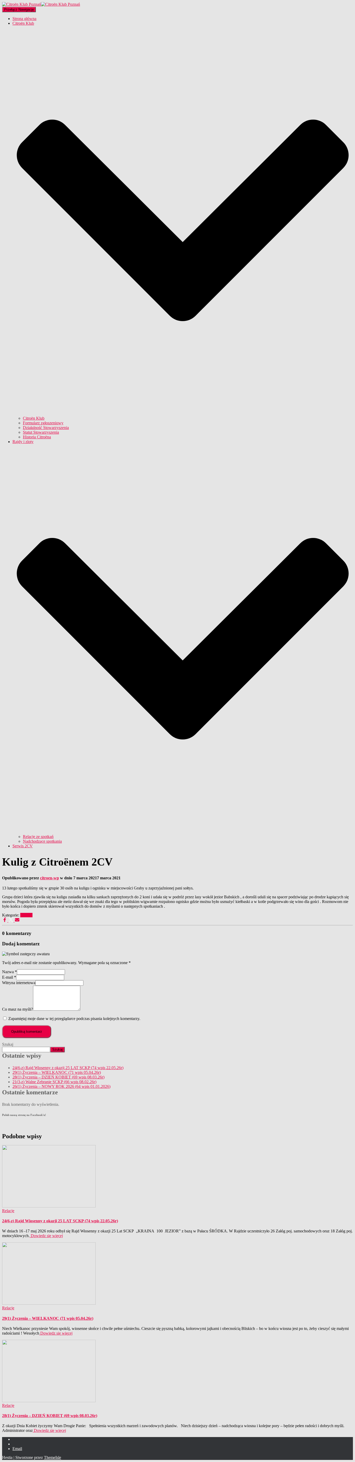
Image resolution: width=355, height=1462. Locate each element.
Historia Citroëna (37, 437)
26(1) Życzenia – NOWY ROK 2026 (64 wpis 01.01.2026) (61, 1086)
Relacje (26, 915)
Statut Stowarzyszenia (41, 432)
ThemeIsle (52, 1457)
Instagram (16, 1445)
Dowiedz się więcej (46, 1235)
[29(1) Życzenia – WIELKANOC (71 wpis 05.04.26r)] (49, 1303)
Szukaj (7, 1044)
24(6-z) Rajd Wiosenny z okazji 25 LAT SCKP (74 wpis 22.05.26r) (67, 1067)
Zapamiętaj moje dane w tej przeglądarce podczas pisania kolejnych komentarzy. (74, 1018)
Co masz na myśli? (17, 1009)
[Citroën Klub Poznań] (41, 4)
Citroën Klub (33, 418)
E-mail (9, 977)
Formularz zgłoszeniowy (43, 423)
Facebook (16, 1440)
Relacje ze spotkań (38, 836)
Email (17, 1448)
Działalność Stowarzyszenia (46, 427)
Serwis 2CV (22, 846)
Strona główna (24, 18)
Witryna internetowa (18, 982)
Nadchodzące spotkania (42, 841)
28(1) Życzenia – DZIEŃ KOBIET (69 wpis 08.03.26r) (58, 1077)
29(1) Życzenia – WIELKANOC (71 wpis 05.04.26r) (56, 1072)
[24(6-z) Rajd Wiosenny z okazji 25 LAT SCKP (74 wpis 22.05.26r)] (49, 1206)
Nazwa (9, 972)
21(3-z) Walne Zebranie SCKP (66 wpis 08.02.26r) (54, 1082)
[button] (182, 413)
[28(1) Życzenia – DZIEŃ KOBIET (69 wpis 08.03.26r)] (49, 1401)
